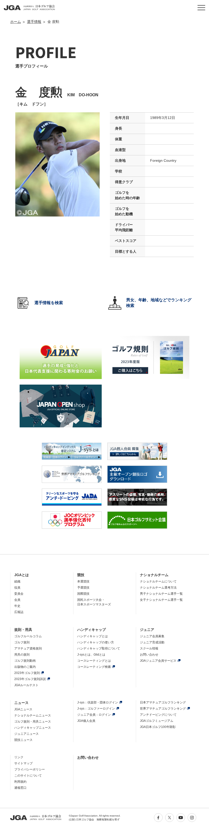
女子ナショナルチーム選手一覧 (161, 600)
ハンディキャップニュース (32, 727)
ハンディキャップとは (92, 636)
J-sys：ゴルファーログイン (96, 708)
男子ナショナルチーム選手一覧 (161, 593)
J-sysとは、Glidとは (91, 654)
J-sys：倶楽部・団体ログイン (97, 702)
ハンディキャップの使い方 (95, 642)
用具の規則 (22, 654)
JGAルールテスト (26, 685)
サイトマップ (23, 763)
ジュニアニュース (26, 734)
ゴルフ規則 (22, 642)
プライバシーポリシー (29, 769)
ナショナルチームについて (158, 581)
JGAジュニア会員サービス (158, 660)
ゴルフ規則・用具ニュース (32, 721)
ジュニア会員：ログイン (94, 714)
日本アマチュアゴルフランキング (163, 702)
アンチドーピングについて (158, 714)
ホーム (15, 22)
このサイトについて (28, 775)
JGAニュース (23, 709)
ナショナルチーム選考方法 (158, 587)
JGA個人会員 (86, 721)
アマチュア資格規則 (28, 648)
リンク (18, 757)
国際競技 (83, 593)
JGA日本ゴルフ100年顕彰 (158, 727)
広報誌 (18, 612)
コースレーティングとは (94, 660)
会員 (17, 600)
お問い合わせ (149, 654)
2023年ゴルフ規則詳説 (30, 679)
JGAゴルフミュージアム (156, 721)
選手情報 (34, 22)
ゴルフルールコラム (28, 636)
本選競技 (83, 581)
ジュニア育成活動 (152, 642)
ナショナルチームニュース (32, 715)
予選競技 (83, 587)
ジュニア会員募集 (152, 636)
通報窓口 (20, 788)
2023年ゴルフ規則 (27, 673)
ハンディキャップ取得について (98, 648)
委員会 (18, 593)
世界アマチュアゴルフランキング (163, 708)
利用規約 (20, 781)
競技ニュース (23, 740)
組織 (17, 581)
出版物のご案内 (25, 667)
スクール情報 (149, 648)
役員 (17, 587)
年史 (17, 606)
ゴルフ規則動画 (25, 660)
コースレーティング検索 (94, 667)
